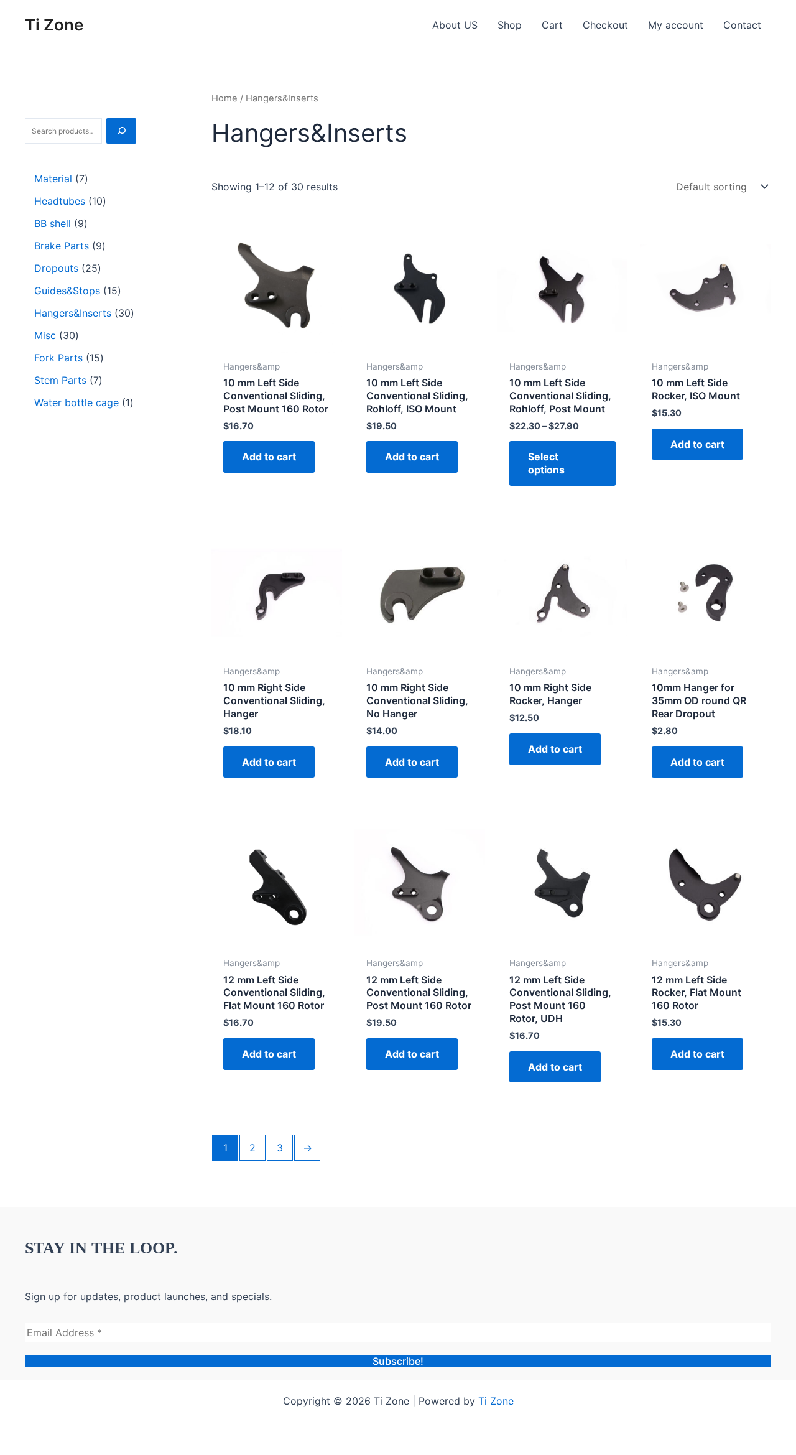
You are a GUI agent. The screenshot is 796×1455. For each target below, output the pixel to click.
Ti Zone (54, 24)
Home (224, 98)
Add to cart (269, 456)
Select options (546, 463)
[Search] (121, 131)
